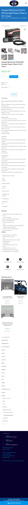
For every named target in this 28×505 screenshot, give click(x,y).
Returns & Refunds (16, 499)
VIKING (3, 404)
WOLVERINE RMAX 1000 (15, 18)
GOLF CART (3, 359)
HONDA (2, 363)
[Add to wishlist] (9, 87)
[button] (25, 29)
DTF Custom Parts (5, 346)
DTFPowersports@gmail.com (12, 444)
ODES (2, 379)
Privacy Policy (10, 499)
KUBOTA (3, 372)
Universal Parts (5, 343)
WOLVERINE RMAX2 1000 (8, 412)
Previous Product (7, 25)
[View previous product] (2, 26)
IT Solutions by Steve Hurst (20, 500)
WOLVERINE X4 (5, 420)
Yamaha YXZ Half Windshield (20, 297)
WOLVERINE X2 (5, 418)
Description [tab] (14, 94)
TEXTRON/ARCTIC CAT (6, 389)
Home (2, 18)
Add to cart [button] (7, 303)
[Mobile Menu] (26, 3)
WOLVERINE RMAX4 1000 (8, 415)
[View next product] (26, 26)
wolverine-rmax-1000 (6, 398)
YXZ (3, 423)
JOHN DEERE (3, 366)
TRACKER (3, 392)
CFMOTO (3, 356)
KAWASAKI (3, 369)
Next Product (22, 25)
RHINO (3, 401)
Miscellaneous (4, 340)
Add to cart (14, 76)
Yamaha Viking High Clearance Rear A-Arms (7, 297)
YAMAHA (7, 18)
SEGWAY (3, 385)
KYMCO (2, 376)
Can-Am (3, 353)
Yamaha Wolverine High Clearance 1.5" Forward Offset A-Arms (7, 324)
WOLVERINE (4, 406)
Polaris (3, 382)
